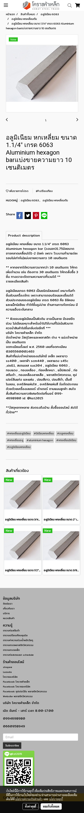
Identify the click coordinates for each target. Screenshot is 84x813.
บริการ (6, 613)
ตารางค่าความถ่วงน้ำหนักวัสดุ (18, 640)
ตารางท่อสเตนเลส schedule (18, 655)
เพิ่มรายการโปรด (18, 191)
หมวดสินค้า (8, 618)
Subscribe (12, 745)
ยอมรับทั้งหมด (51, 806)
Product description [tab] (24, 235)
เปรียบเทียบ (46, 191)
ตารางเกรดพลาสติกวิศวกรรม (18, 645)
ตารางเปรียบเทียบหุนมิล (15, 635)
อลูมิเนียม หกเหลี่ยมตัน (55, 200)
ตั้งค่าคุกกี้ (30, 806)
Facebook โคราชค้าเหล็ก (16, 682)
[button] (68, 5)
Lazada (7, 672)
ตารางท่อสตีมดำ (11, 630)
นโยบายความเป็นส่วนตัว (28, 799)
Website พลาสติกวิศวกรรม (18, 696)
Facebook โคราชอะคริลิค (16, 686)
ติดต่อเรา (7, 603)
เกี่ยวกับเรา (8, 608)
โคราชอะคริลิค (10, 677)
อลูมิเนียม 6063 (30, 200)
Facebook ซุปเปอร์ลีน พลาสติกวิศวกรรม (25, 691)
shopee (7, 667)
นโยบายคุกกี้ (56, 799)
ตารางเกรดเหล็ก (11, 650)
